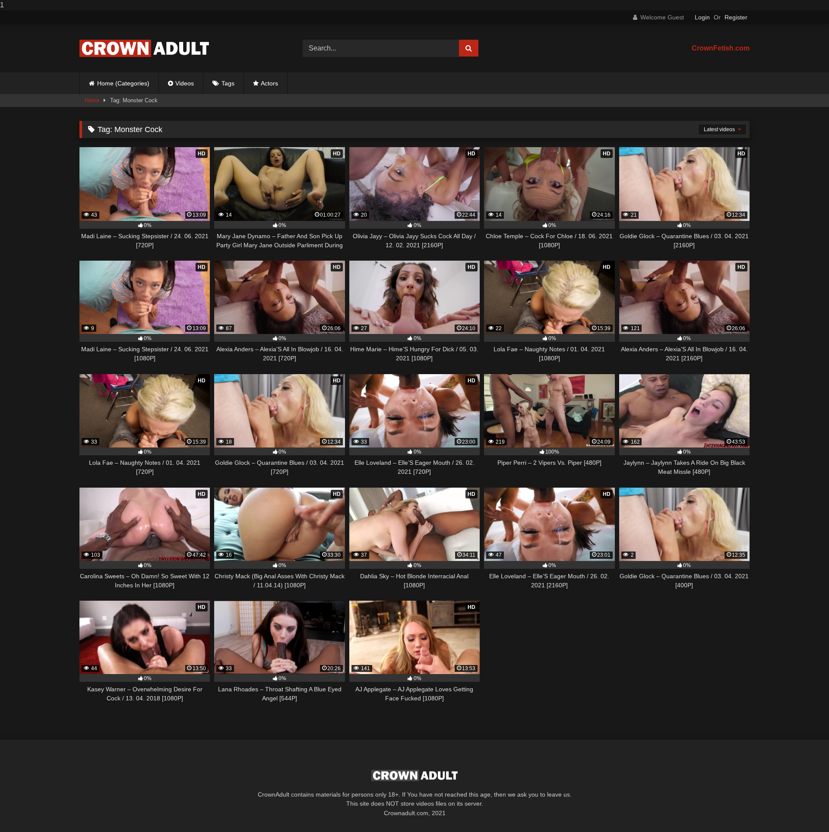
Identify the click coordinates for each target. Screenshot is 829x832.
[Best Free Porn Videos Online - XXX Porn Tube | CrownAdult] (144, 48)
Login (702, 17)
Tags (227, 83)
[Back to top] (802, 808)
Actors (269, 83)
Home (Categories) (123, 83)
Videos (184, 83)
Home (92, 100)
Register (736, 17)
